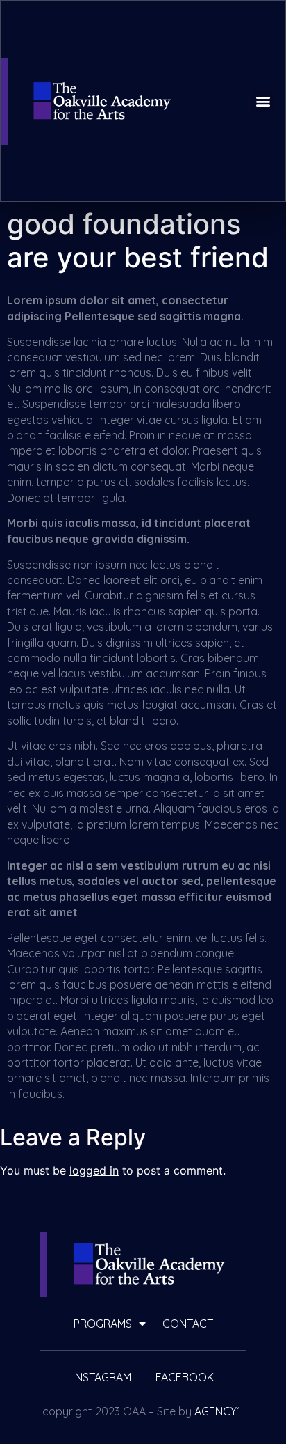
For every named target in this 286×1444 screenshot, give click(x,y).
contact (187, 1323)
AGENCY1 (217, 1411)
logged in (94, 1170)
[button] (262, 101)
